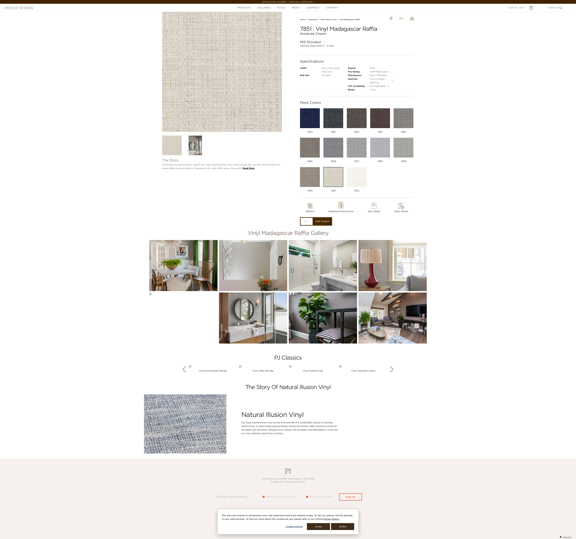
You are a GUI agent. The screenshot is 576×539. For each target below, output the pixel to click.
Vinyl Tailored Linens (363, 370)
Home (302, 19)
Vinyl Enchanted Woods (213, 370)
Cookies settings (294, 526)
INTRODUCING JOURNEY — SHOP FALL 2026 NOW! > (288, 2)
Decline (342, 526)
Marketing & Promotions (281, 497)
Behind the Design (321, 497)
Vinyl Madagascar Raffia (349, 19)
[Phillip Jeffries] (18, 8)
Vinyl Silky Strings (263, 370)
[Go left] (184, 369)
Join (522, 8)
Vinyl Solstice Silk (313, 370)
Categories (313, 19)
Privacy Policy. (331, 519)
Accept (318, 526)
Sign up (350, 497)
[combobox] (565, 537)
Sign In (512, 8)
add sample (322, 221)
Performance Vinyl (328, 19)
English (567, 537)
